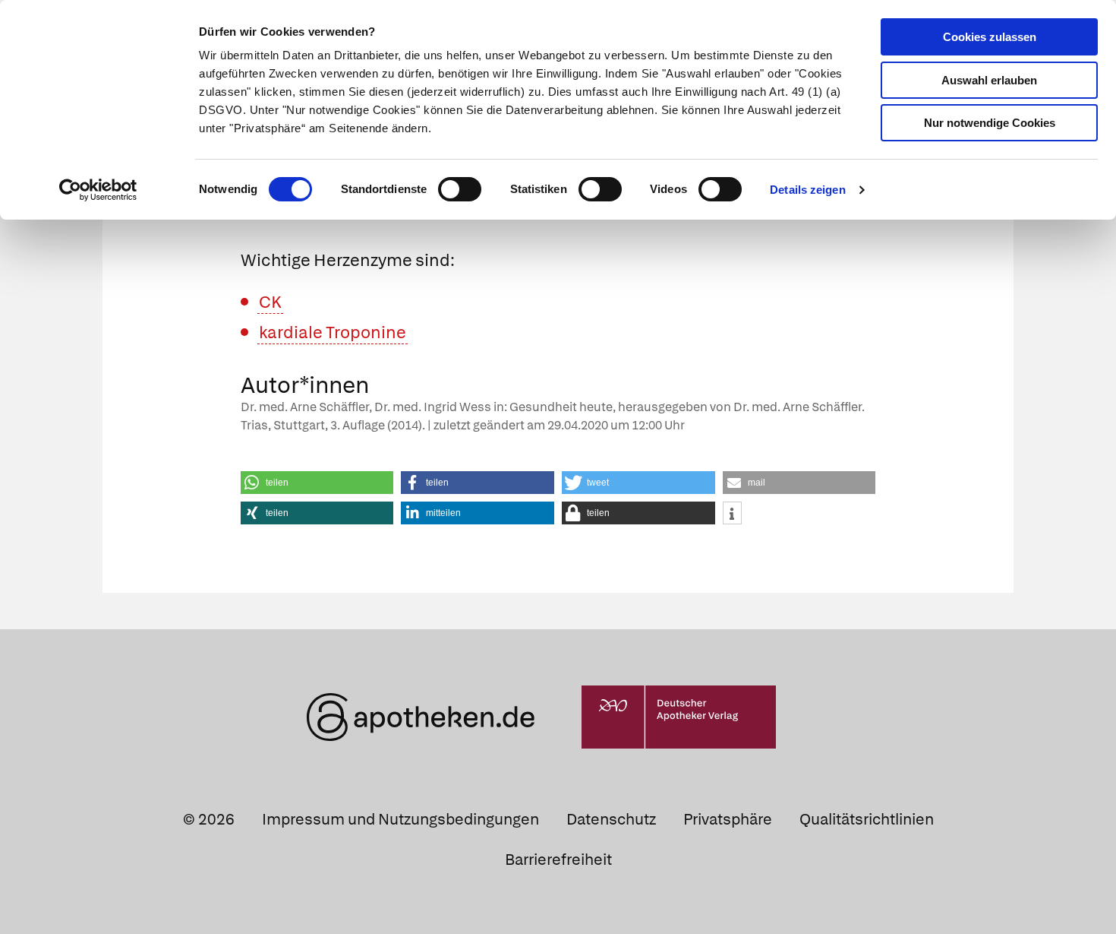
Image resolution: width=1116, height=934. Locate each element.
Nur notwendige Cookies (989, 122)
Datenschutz (611, 819)
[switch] (459, 189)
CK (270, 302)
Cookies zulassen (989, 36)
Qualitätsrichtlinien (866, 819)
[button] (317, 482)
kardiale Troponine (332, 332)
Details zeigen (807, 189)
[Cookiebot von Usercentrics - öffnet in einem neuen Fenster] (98, 190)
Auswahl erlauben (989, 80)
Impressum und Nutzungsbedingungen (400, 819)
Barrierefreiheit (558, 859)
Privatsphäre (727, 819)
